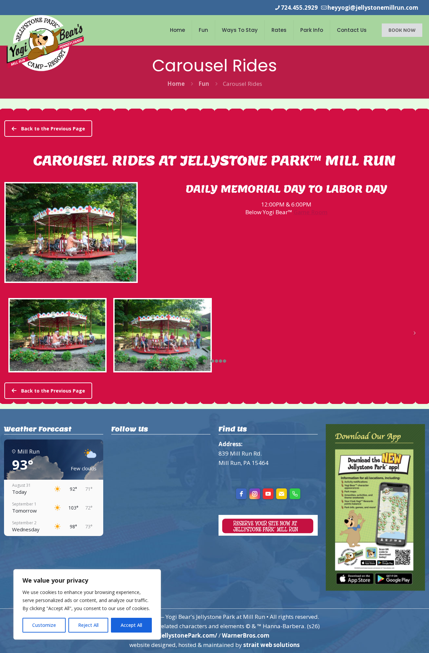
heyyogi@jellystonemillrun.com (372, 7)
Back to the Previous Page (53, 128)
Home (176, 83)
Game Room (310, 212)
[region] (87, 604)
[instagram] (254, 493)
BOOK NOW (402, 30)
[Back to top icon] (397, 639)
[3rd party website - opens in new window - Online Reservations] (268, 533)
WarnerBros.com (245, 635)
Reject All (88, 625)
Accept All (131, 625)
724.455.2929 (299, 7)
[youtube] (268, 493)
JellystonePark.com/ (188, 635)
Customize (44, 625)
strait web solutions (271, 645)
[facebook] (241, 493)
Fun (203, 83)
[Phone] (295, 493)
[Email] (281, 493)
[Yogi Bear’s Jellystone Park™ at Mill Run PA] (45, 43)
